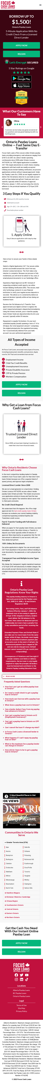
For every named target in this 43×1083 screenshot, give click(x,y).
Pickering (27, 855)
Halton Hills (28, 888)
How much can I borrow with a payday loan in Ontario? (22, 700)
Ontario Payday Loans (21, 996)
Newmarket (10, 884)
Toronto (27, 872)
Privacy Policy (21, 1011)
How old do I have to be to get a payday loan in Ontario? (21, 751)
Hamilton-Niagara (13, 893)
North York (9, 888)
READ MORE (10, 676)
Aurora (8, 851)
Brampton (9, 855)
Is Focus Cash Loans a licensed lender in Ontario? (21, 733)
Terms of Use (21, 1005)
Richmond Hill (29, 859)
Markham (9, 872)
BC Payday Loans (19, 993)
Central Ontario (12, 909)
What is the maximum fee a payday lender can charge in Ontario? (22, 745)
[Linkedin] (21, 979)
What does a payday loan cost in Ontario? (22, 705)
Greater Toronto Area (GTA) (17, 842)
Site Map (21, 1008)
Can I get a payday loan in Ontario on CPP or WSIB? (22, 722)
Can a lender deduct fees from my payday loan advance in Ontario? (22, 710)
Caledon (9, 863)
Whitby (26, 880)
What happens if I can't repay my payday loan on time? (21, 739)
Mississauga (10, 880)
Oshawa (27, 851)
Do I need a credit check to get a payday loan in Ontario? (21, 694)
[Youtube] (27, 975)
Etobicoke (9, 868)
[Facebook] (16, 975)
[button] (40, 5)
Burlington (9, 859)
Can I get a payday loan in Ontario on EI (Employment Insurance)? (21, 716)
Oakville (27, 847)
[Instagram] (16, 979)
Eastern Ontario (12, 913)
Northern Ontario (13, 917)
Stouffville (28, 868)
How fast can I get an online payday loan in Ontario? (21, 688)
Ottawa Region (12, 901)
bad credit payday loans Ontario (25, 511)
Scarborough (28, 863)
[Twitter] (21, 975)
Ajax (7, 847)
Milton (8, 876)
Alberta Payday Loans (21, 990)
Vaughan (27, 876)
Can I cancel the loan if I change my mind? (22, 727)
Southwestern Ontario (15, 905)
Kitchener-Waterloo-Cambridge (18, 897)
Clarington (27, 884)
